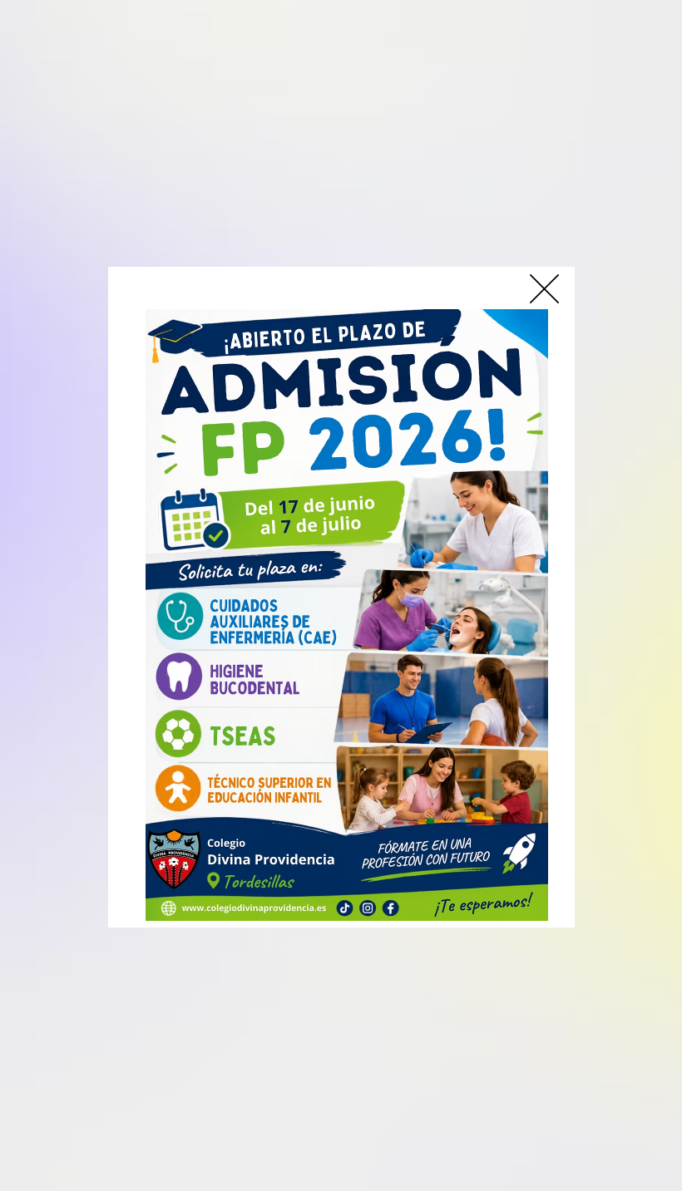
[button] (544, 288)
